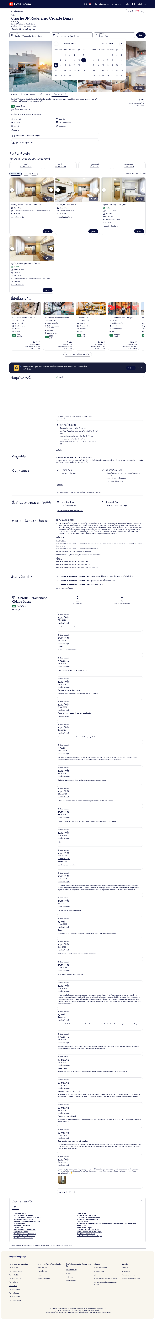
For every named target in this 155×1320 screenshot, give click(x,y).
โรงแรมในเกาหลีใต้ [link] (15, 1278)
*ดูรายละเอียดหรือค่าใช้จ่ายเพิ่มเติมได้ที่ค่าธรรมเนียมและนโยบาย (78, 492)
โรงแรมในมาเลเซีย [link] (15, 1300)
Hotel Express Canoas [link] (22, 1226)
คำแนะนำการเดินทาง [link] (128, 1275)
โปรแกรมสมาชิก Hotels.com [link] (131, 1278)
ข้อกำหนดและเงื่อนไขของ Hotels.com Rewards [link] (105, 1283)
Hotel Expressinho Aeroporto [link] (25, 1234)
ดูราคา (47, 231)
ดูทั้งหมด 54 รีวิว (65, 1192)
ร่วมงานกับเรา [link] (126, 1271)
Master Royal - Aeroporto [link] (87, 1215)
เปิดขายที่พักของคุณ (101, 4)
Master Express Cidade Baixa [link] (25, 1230)
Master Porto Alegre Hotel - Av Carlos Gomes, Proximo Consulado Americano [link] (106, 1224)
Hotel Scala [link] (81, 1213)
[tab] (15, 1207)
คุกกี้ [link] (95, 1275)
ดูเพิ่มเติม (59, 450)
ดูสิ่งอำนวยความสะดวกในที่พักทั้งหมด (70, 511)
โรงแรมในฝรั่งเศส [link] (14, 1289)
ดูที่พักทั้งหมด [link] (18, 11)
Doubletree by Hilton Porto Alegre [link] (27, 1221)
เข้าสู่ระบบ (142, 4)
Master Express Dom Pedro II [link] (88, 1219)
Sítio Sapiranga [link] (19, 1224)
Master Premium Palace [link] (86, 1234)
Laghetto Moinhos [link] (21, 1232)
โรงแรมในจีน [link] (13, 1286)
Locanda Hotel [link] (82, 1221)
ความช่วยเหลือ (117, 4)
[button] (65, 55)
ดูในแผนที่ (61, 418)
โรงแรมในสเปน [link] (14, 1293)
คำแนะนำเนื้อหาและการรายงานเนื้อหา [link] (105, 1278)
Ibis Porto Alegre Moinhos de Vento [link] (27, 1217)
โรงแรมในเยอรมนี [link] (14, 1297)
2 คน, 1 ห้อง (103, 36)
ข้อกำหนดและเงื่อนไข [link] (100, 1268)
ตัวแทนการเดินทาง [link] (71, 1280)
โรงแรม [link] (13, 1246)
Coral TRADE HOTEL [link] (21, 1213)
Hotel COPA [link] (81, 1226)
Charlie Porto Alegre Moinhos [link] (88, 1217)
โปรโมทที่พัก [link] (69, 1277)
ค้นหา (141, 35)
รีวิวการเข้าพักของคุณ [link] (44, 1278)
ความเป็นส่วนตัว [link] (99, 1271)
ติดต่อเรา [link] (40, 1275)
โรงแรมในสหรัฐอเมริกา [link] (16, 1271)
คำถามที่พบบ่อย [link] (42, 1271)
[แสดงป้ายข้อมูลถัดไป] (144, 326)
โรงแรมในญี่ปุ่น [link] (13, 1275)
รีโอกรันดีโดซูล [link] (27, 1246)
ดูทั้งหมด (14, 130)
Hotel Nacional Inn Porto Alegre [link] (89, 1232)
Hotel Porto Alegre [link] (84, 1228)
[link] (139, 11)
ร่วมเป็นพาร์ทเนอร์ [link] (71, 1270)
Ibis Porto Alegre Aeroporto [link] (24, 1236)
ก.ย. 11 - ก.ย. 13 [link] (129, 167)
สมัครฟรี (139, 368)
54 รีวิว (14, 610)
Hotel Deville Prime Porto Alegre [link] (89, 1236)
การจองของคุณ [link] (42, 1268)
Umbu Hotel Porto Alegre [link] (23, 1215)
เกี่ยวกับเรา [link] (125, 1268)
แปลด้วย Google (64, 623)
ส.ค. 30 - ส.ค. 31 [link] (60, 167)
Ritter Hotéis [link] (18, 1228)
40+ (140, 88)
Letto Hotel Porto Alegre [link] (23, 1219)
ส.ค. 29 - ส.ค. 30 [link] (26, 167)
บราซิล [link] (19, 1246)
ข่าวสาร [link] (68, 1273)
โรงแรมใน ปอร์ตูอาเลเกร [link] (41, 1246)
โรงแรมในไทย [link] (13, 1268)
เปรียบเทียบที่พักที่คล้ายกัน (79, 354)
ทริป (127, 4)
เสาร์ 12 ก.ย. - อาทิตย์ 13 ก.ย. (68, 36)
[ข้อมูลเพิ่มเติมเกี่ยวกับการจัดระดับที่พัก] (18, 22)
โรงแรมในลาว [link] (13, 1282)
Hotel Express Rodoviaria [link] (23, 1238)
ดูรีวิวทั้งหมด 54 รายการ (19, 109)
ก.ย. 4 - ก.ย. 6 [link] (94, 167)
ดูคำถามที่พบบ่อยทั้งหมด (64, 588)
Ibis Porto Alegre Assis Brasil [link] (88, 1230)
